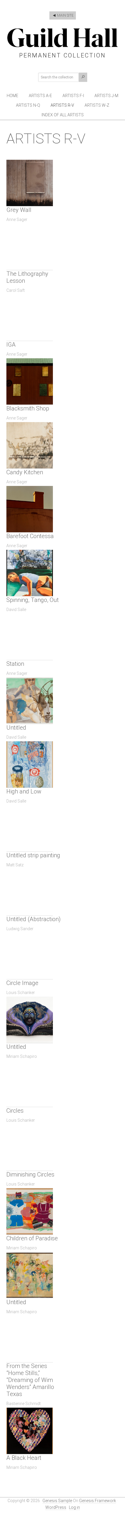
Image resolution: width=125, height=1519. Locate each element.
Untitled (16, 727)
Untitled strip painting (33, 855)
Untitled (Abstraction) (33, 919)
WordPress (55, 1507)
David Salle (16, 609)
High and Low (23, 791)
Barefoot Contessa (30, 536)
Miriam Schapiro (21, 1056)
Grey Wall (18, 209)
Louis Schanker (20, 992)
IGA (11, 344)
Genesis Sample (57, 1500)
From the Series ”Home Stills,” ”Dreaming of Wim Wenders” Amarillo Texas (30, 1379)
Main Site (65, 15)
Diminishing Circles (30, 1174)
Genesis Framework (97, 1500)
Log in (74, 1507)
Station (15, 663)
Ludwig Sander (19, 928)
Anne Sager (16, 219)
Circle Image (22, 982)
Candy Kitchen (24, 472)
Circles (15, 1110)
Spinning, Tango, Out (32, 599)
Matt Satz (15, 865)
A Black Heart (23, 1457)
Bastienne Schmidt (23, 1403)
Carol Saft (15, 290)
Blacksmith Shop (27, 408)
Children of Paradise (32, 1238)
